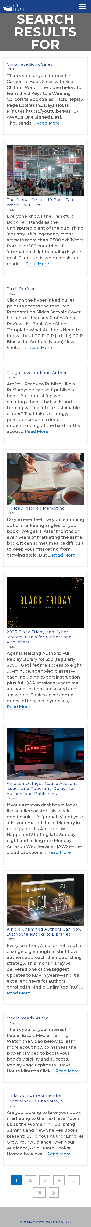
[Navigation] (82, 6)
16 (39, 1192)
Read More (48, 123)
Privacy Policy (62, 1221)
